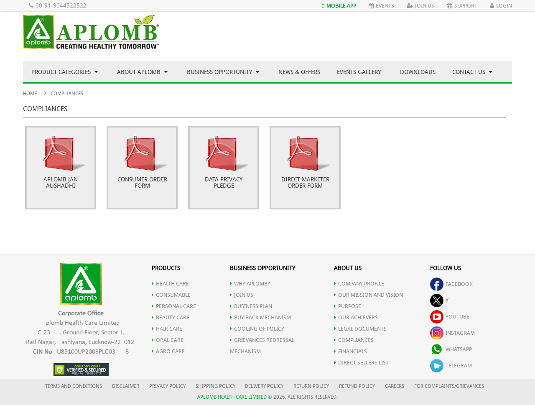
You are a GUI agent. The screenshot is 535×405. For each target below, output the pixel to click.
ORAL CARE (169, 340)
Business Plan (253, 306)
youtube (457, 316)
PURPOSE (349, 306)
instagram (460, 333)
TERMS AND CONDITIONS (73, 386)
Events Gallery (359, 72)
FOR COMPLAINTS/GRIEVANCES (449, 386)
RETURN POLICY (311, 386)
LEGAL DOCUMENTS (362, 329)
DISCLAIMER (125, 386)
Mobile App (341, 6)
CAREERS (394, 386)
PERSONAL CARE (176, 306)
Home (30, 94)
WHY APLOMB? (252, 283)
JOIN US (243, 295)
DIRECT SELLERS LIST (363, 362)
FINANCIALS (352, 351)
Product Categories (61, 72)
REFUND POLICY (357, 386)
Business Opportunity (220, 72)
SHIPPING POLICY (216, 386)
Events (385, 6)
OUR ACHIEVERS (358, 317)
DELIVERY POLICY (264, 386)
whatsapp (459, 349)
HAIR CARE (169, 329)
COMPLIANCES (356, 340)
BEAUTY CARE (172, 317)
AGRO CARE (170, 351)
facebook (459, 284)
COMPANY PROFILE (361, 283)
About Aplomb (139, 72)
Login (504, 6)
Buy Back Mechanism (262, 317)
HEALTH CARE (172, 283)
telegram (459, 365)
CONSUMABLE (173, 295)
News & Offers (299, 72)
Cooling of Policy (259, 329)
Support (465, 6)
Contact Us (469, 72)
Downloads (418, 72)
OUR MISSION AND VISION (370, 295)
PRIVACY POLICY (167, 386)
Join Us (424, 6)
